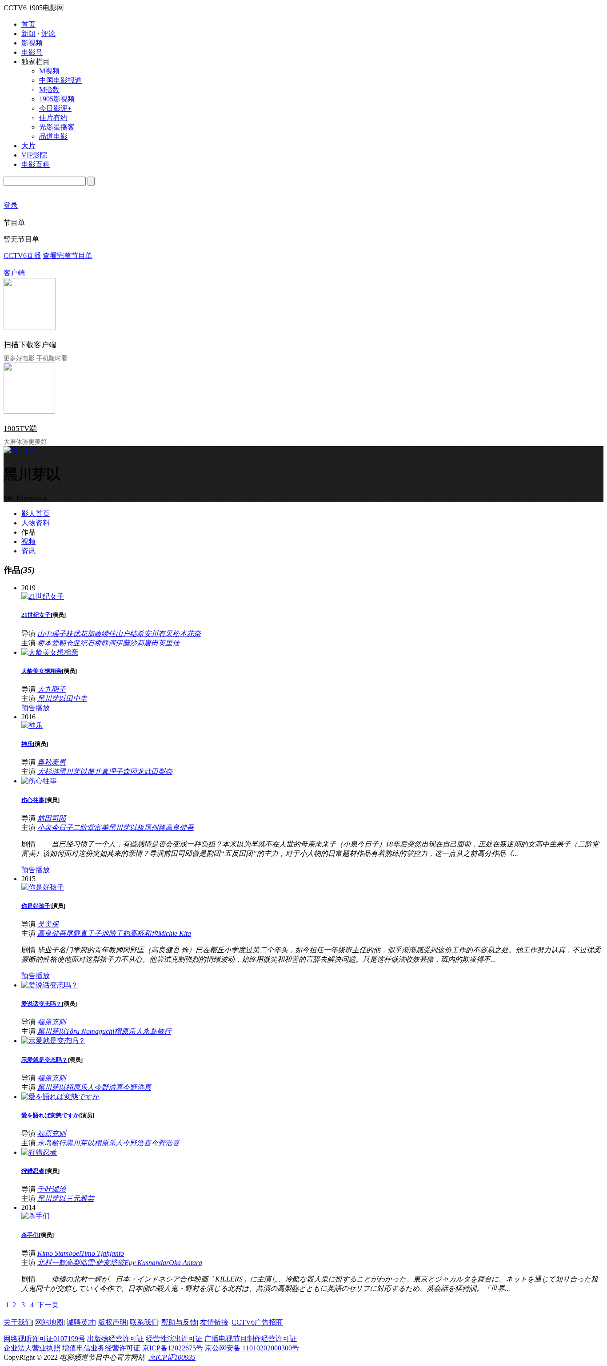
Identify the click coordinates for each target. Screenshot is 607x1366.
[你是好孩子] (42, 887)
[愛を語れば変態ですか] (60, 1096)
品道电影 (53, 136)
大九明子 (51, 689)
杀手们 (30, 1235)
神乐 (27, 744)
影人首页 (35, 513)
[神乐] (32, 725)
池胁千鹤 (115, 933)
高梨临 (76, 1262)
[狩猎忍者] (39, 1152)
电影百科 (35, 164)
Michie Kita (174, 933)
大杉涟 (48, 771)
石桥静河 (101, 643)
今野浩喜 (108, 1087)
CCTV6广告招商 (257, 1322)
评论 (48, 33)
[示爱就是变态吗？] (53, 1040)
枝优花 (76, 633)
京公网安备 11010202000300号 (252, 1348)
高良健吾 (179, 827)
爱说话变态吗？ (41, 1003)
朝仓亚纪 (73, 643)
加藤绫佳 (101, 633)
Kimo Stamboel (59, 1253)
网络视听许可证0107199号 (44, 1338)
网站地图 (49, 1322)
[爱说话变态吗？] (49, 985)
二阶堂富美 (90, 827)
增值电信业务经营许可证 (101, 1348)
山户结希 (130, 633)
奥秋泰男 (51, 762)
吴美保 (48, 924)
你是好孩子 (35, 906)
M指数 (49, 89)
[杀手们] (35, 1216)
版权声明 (112, 1322)
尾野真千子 (83, 933)
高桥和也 (144, 933)
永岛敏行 (157, 1031)
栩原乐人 (128, 1031)
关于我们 (18, 1322)
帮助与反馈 (179, 1322)
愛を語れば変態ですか (50, 1115)
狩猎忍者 (32, 1171)
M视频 (49, 71)
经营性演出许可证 (174, 1338)
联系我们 (144, 1322)
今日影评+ (55, 108)
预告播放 (35, 708)
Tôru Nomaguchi (90, 1031)
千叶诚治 (51, 1189)
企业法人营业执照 (32, 1348)
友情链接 (214, 1322)
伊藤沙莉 (130, 643)
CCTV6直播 (22, 255)
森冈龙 (133, 771)
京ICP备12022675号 (172, 1348)
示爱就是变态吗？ (44, 1059)
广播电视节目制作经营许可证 (250, 1338)
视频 (28, 541)
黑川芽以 (51, 698)
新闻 (28, 33)
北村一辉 (51, 1262)
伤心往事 (32, 800)
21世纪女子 (36, 615)
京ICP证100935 (172, 1357)
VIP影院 (34, 155)
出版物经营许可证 (115, 1338)
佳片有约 (53, 117)
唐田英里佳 (162, 643)
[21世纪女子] (42, 596)
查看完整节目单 (67, 255)
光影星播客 (57, 127)
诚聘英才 (81, 1322)
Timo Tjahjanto (102, 1253)
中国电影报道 (60, 80)
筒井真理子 (105, 771)
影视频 (32, 43)
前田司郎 (51, 818)
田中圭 (76, 698)
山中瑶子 (51, 633)
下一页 (48, 1305)
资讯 (28, 551)
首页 (28, 24)
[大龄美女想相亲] (49, 652)
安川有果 (158, 633)
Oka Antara (185, 1262)
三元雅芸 (80, 1198)
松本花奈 (186, 633)
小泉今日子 (55, 827)
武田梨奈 (158, 771)
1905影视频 (57, 99)
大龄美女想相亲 (41, 671)
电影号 (32, 52)
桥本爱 (48, 643)
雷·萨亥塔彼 (105, 1262)
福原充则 (51, 1022)
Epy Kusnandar (146, 1262)
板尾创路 (151, 827)
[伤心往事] (39, 781)
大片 (28, 145)
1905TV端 (20, 428)
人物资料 (35, 523)
